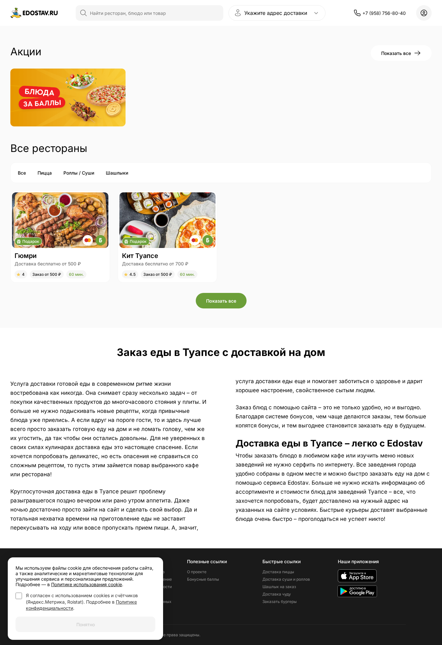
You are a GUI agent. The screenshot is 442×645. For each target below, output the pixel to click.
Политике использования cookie (86, 584)
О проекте (196, 571)
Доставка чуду (276, 594)
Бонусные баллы (203, 579)
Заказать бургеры (279, 601)
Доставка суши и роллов (286, 579)
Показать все (396, 53)
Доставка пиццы (278, 571)
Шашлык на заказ (279, 586)
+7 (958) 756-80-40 (384, 13)
